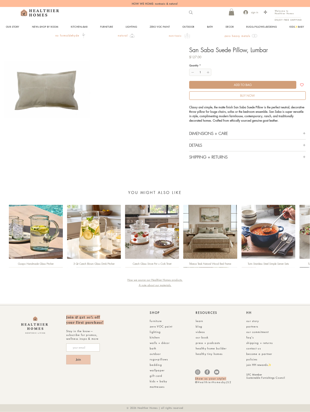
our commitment (257, 332)
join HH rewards (257, 365)
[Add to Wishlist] (302, 85)
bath (153, 348)
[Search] (190, 12)
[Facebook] (207, 372)
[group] (155, 236)
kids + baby (158, 381)
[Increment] (208, 72)
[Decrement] (192, 72)
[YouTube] (216, 372)
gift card (156, 376)
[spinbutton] (200, 72)
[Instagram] (197, 372)
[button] (231, 12)
